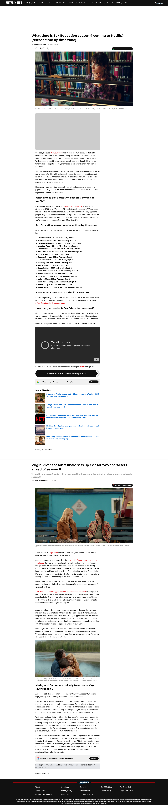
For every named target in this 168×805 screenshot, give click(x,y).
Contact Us (93, 3)
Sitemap (102, 3)
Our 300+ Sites (106, 787)
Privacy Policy (66, 791)
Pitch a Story (40, 791)
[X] (156, 3)
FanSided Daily (126, 787)
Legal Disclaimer (126, 791)
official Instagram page (50, 303)
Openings (65, 787)
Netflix (82, 367)
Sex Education (47, 450)
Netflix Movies (81, 3)
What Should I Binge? (115, 3)
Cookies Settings (86, 794)
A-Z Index (65, 794)
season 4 (73, 206)
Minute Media (25, 799)
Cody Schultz (39, 480)
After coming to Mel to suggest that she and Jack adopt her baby (60, 592)
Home (37, 450)
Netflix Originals (29, 3)
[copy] (47, 48)
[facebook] (151, 3)
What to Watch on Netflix (65, 3)
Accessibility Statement (44, 794)
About (37, 787)
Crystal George (40, 44)
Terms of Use (85, 791)
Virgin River (46, 773)
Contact (83, 787)
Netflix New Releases (46, 3)
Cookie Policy (106, 791)
